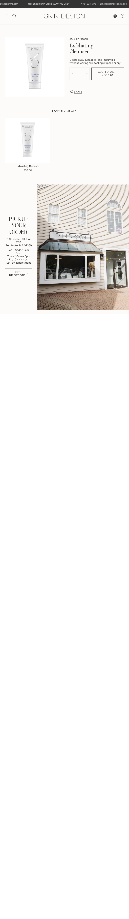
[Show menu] (6, 16)
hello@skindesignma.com (106, 4)
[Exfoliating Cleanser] (27, 140)
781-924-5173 (81, 4)
